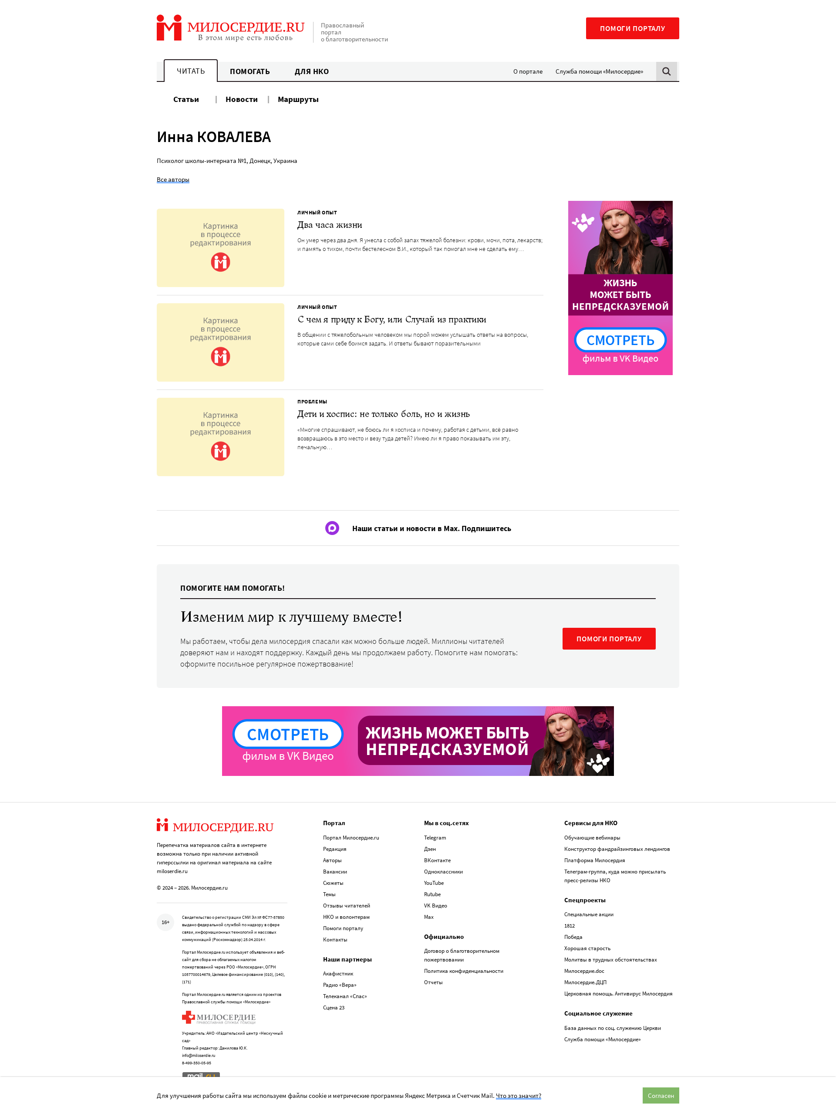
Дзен (430, 849)
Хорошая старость (587, 948)
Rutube (432, 894)
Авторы (332, 860)
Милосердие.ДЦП (585, 982)
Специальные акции (589, 914)
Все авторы (173, 179)
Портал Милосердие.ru (351, 837)
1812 (569, 925)
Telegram (435, 837)
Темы (329, 894)
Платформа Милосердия (594, 860)
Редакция (335, 849)
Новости (242, 99)
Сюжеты (333, 883)
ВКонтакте (437, 860)
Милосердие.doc (584, 971)
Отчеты (433, 982)
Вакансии (335, 871)
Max (429, 917)
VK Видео (435, 905)
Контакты (335, 939)
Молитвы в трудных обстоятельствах (610, 959)
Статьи (186, 99)
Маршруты (298, 99)
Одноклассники (443, 871)
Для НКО (312, 71)
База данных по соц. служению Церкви (612, 1028)
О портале (528, 71)
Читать (191, 71)
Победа (573, 937)
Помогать (250, 71)
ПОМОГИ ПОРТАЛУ (609, 638)
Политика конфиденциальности (463, 971)
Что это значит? (518, 1095)
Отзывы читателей (346, 905)
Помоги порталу (632, 28)
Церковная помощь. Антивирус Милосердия (618, 993)
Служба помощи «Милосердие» (599, 71)
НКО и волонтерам (346, 917)
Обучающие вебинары (592, 837)
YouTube (434, 883)
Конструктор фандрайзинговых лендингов (617, 849)
